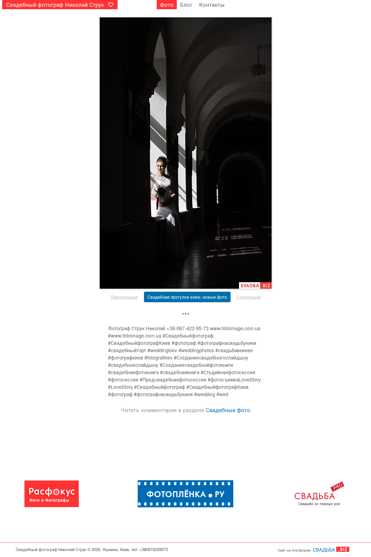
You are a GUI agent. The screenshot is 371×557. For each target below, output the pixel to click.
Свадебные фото (228, 410)
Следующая (249, 297)
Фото (167, 4)
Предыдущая (124, 297)
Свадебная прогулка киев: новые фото (187, 297)
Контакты (212, 4)
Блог (186, 4)
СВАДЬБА (324, 549)
